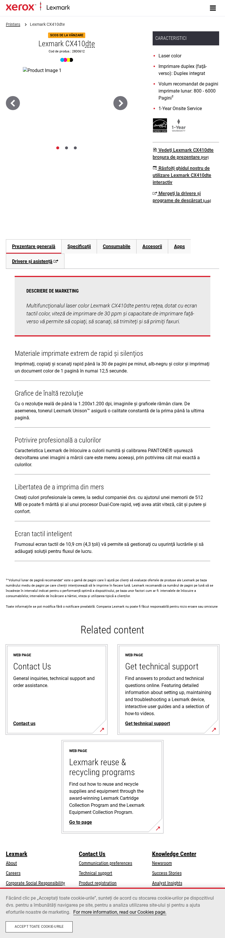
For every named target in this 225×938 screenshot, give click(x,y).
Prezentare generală (33, 246)
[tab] (57, 147)
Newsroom (162, 863)
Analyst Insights (167, 883)
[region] (112, 913)
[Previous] (13, 103)
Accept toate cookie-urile (39, 927)
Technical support (95, 873)
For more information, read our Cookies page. (119, 912)
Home (74, 7)
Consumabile (116, 246)
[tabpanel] (112, 420)
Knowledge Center (174, 853)
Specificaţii (79, 246)
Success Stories (167, 873)
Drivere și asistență (32, 261)
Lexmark (16, 853)
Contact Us (92, 853)
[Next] (120, 103)
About (11, 863)
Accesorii (152, 246)
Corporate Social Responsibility (35, 883)
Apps (179, 246)
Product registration (98, 883)
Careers (13, 873)
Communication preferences (105, 863)
